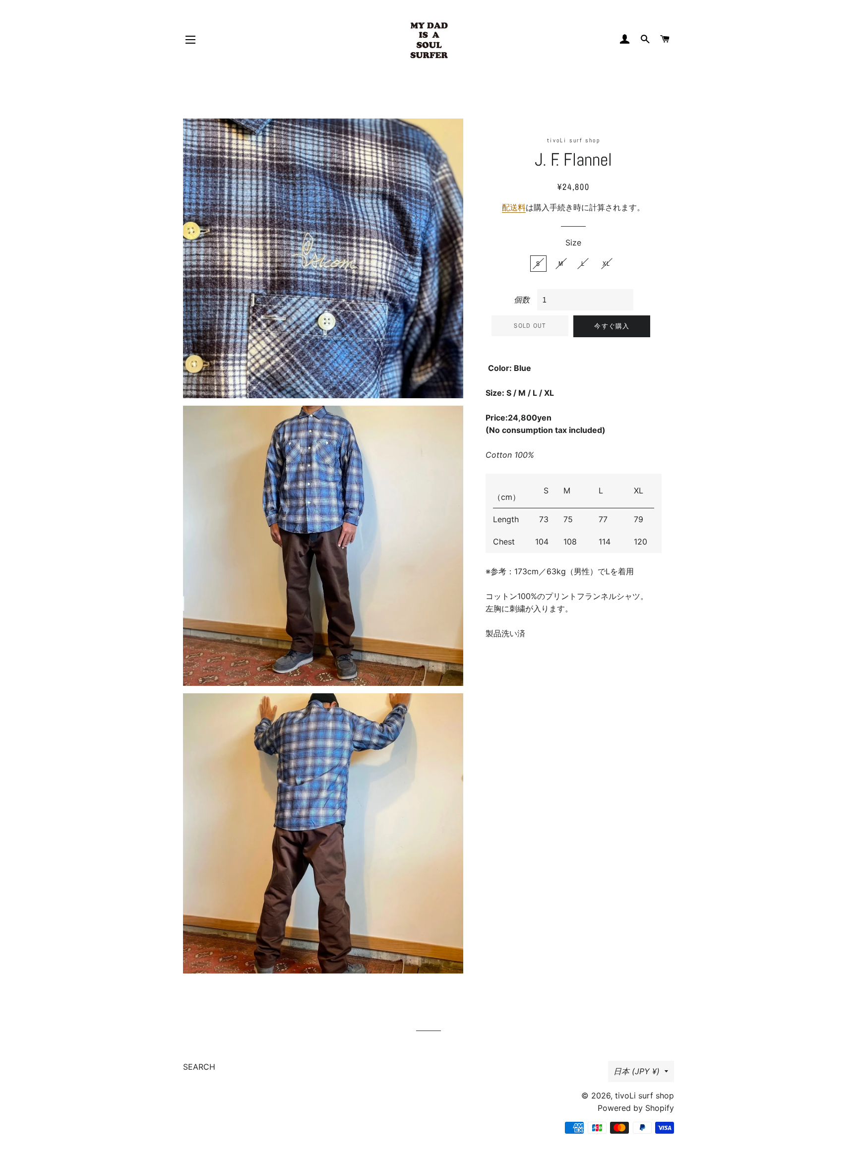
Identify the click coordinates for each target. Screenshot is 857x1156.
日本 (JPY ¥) (636, 1071)
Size (573, 242)
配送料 (514, 207)
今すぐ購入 (612, 326)
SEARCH (199, 1067)
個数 (522, 299)
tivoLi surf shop (644, 1095)
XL (607, 263)
